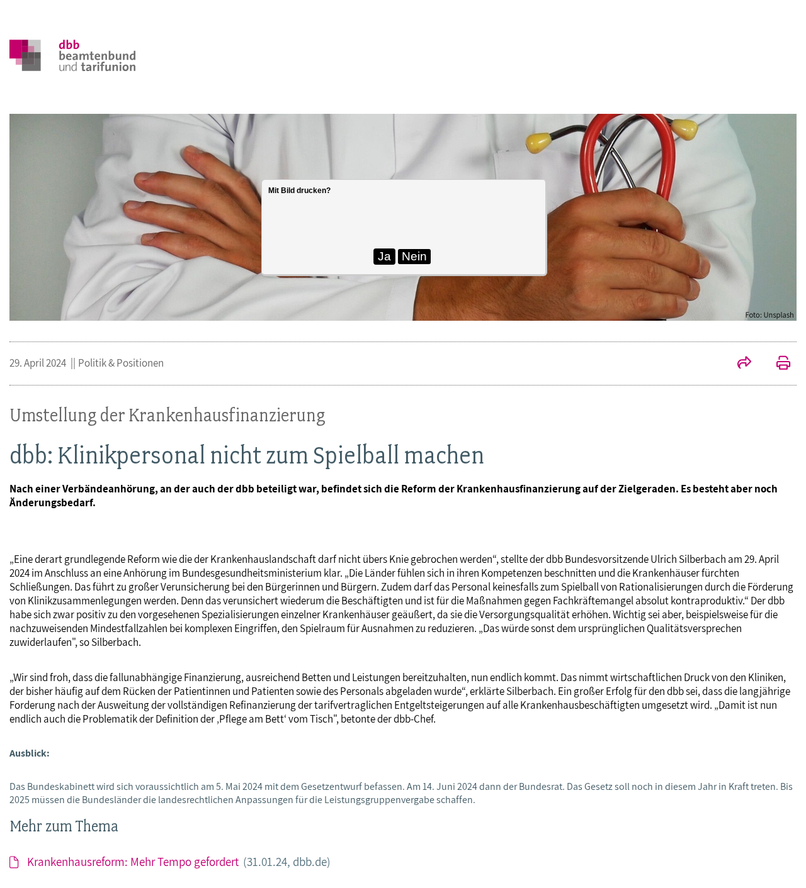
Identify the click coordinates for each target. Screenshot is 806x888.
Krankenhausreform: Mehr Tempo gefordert (179, 861)
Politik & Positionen (121, 363)
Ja (384, 256)
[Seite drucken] (777, 364)
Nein (414, 256)
